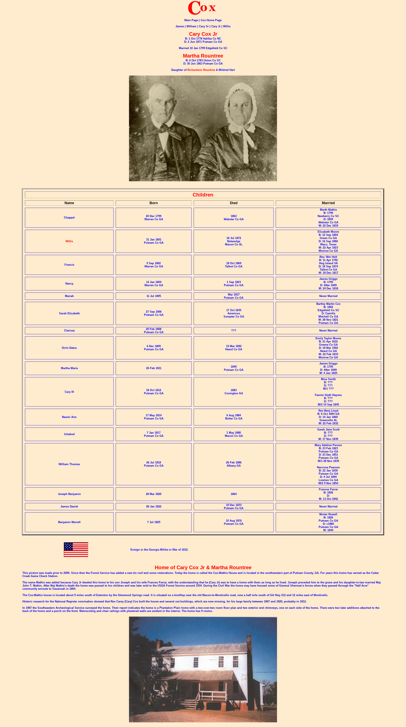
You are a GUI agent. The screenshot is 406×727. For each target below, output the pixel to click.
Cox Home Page (211, 20)
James (180, 26)
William (191, 26)
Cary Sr (204, 26)
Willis (226, 26)
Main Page (191, 20)
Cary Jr (216, 26)
